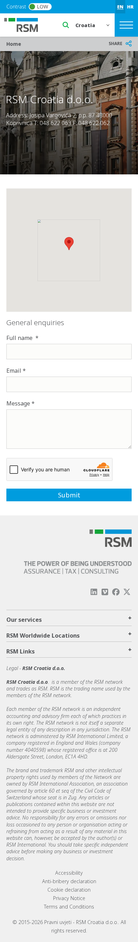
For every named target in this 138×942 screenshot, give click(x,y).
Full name (20, 338)
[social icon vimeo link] (104, 592)
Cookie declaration (69, 889)
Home (13, 44)
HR (130, 7)
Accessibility (69, 872)
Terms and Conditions (69, 906)
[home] (25, 24)
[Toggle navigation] (126, 25)
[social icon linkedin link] (93, 592)
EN (120, 7)
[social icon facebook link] (116, 592)
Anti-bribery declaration (69, 881)
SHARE (115, 44)
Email (13, 370)
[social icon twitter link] (127, 592)
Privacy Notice (69, 898)
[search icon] (66, 25)
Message (18, 403)
